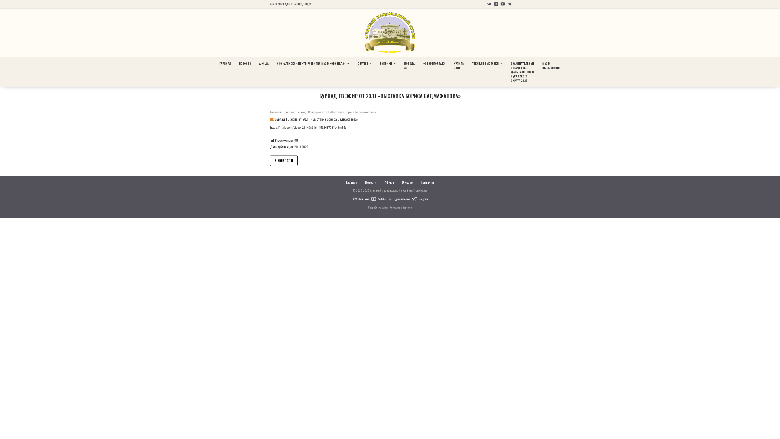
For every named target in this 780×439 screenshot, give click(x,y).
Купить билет (459, 65)
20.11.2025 (301, 147)
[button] (313, 63)
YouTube (381, 199)
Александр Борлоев (401, 207)
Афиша (264, 63)
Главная (225, 63)
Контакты (427, 182)
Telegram (423, 199)
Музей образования (551, 65)
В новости (283, 160)
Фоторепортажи (434, 63)
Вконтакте (364, 199)
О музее (407, 182)
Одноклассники (402, 199)
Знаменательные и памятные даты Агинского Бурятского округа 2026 (522, 72)
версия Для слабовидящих (291, 4)
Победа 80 (409, 65)
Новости (245, 63)
